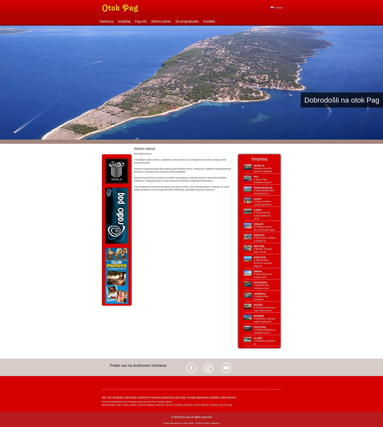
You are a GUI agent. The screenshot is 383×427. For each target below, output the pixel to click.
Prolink (199, 423)
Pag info (141, 21)
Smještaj (124, 21)
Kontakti (209, 21)
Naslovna (106, 21)
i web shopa (188, 423)
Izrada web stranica (172, 423)
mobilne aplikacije (211, 423)
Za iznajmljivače (187, 21)
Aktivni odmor (161, 21)
